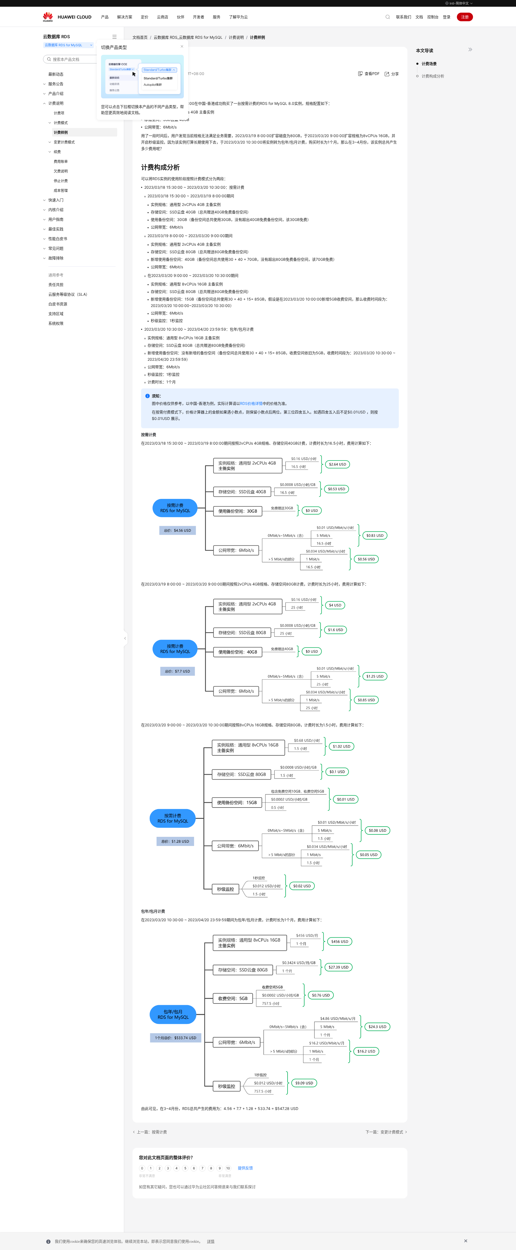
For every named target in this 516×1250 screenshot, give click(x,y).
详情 (210, 1242)
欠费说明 (61, 171)
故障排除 (55, 258)
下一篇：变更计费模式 (384, 1132)
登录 (446, 17)
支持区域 (55, 313)
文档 (419, 17)
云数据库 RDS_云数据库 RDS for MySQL (188, 37)
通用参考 (55, 275)
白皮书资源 (57, 304)
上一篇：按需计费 (152, 1132)
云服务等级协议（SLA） (68, 294)
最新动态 (55, 74)
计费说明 (55, 103)
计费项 (59, 113)
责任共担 (55, 284)
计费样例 (61, 132)
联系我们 (403, 17)
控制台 (433, 17)
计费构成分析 (433, 76)
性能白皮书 (57, 238)
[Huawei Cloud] (67, 17)
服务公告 (55, 83)
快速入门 (55, 200)
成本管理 (61, 190)
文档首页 (140, 37)
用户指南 (55, 219)
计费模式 (61, 122)
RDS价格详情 (251, 403)
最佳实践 (55, 229)
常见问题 (55, 248)
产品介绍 (55, 93)
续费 (57, 151)
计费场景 (429, 63)
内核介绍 (55, 209)
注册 (465, 17)
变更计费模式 (64, 142)
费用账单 (61, 161)
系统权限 (55, 323)
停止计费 (61, 180)
